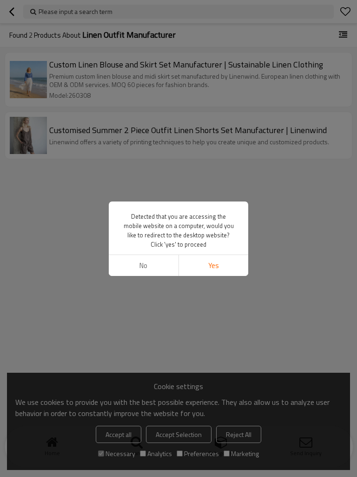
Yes (213, 265)
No (143, 265)
